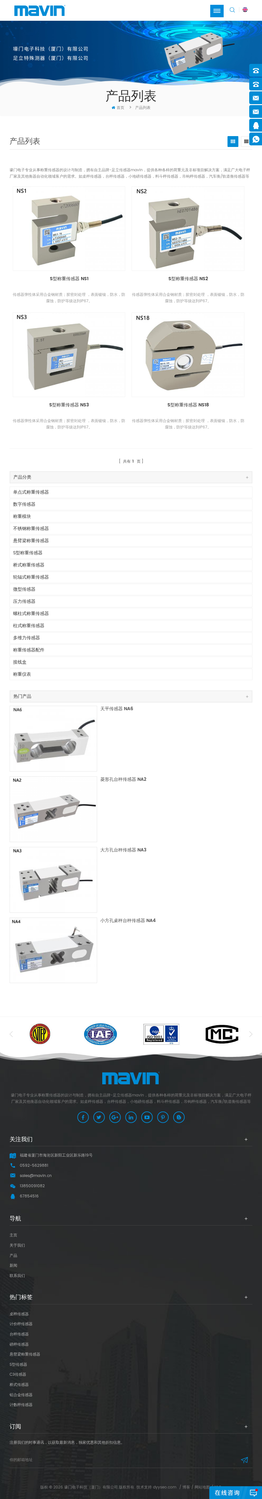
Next (250, 1034)
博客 (186, 1487)
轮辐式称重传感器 (31, 577)
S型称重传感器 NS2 (188, 279)
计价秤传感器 (21, 1324)
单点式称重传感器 (31, 492)
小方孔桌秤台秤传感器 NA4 (128, 921)
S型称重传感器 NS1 (69, 279)
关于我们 (17, 1245)
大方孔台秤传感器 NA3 (123, 850)
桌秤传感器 (19, 1314)
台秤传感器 (19, 1334)
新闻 (13, 1266)
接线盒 (20, 662)
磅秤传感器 (19, 1344)
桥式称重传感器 (28, 565)
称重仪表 (22, 674)
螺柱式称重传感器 (31, 613)
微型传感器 (24, 589)
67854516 (29, 1196)
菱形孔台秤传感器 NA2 (123, 779)
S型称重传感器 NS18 (188, 405)
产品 (13, 1256)
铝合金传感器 (21, 1395)
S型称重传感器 (27, 553)
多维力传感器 (26, 638)
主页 (13, 1235)
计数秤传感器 (21, 1405)
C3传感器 (18, 1375)
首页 (120, 108)
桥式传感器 (19, 1385)
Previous (11, 1034)
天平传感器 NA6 (116, 709)
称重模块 (22, 516)
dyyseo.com (164, 1487)
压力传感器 (24, 601)
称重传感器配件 (28, 650)
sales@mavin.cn (36, 1176)
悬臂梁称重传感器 (31, 540)
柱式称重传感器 (28, 625)
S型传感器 (18, 1365)
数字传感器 (24, 504)
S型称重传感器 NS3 (69, 405)
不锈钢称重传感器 (31, 528)
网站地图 (202, 1487)
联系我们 (17, 1276)
